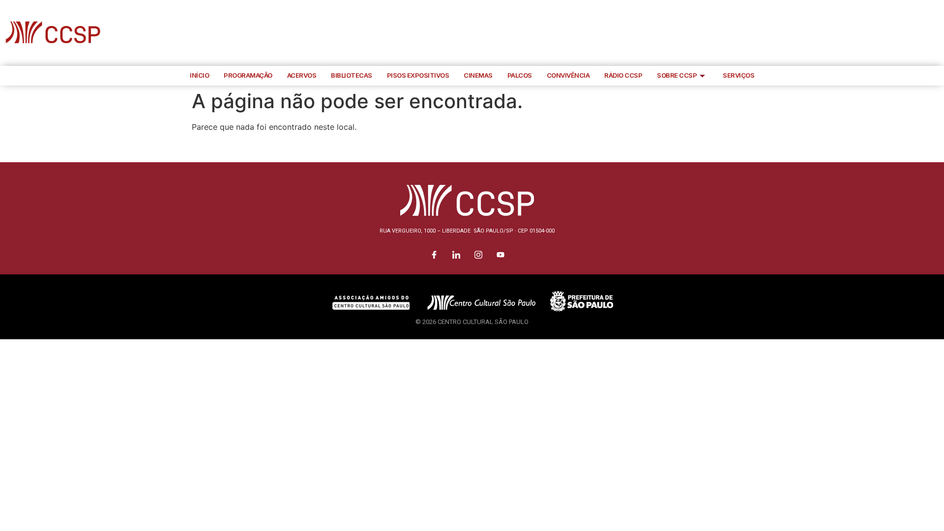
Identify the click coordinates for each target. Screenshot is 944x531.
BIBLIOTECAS (351, 75)
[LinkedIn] (890, 33)
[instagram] (912, 33)
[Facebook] (867, 33)
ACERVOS (302, 75)
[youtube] (934, 33)
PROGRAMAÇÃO (248, 75)
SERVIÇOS (738, 75)
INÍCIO (199, 75)
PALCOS (519, 75)
